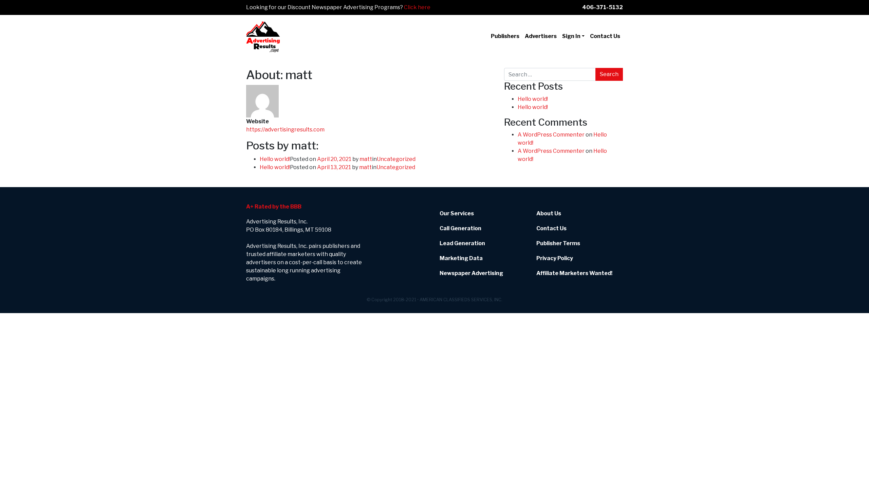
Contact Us (605, 36)
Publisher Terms (558, 243)
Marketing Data (461, 258)
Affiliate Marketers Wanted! (574, 273)
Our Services (457, 213)
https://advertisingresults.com (285, 129)
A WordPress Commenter (551, 134)
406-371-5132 (602, 7)
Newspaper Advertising (471, 273)
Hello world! (275, 159)
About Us (548, 213)
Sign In (571, 36)
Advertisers (541, 36)
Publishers (505, 36)
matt (365, 159)
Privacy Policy (554, 258)
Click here (417, 7)
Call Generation (460, 228)
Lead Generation (462, 243)
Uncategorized (396, 159)
